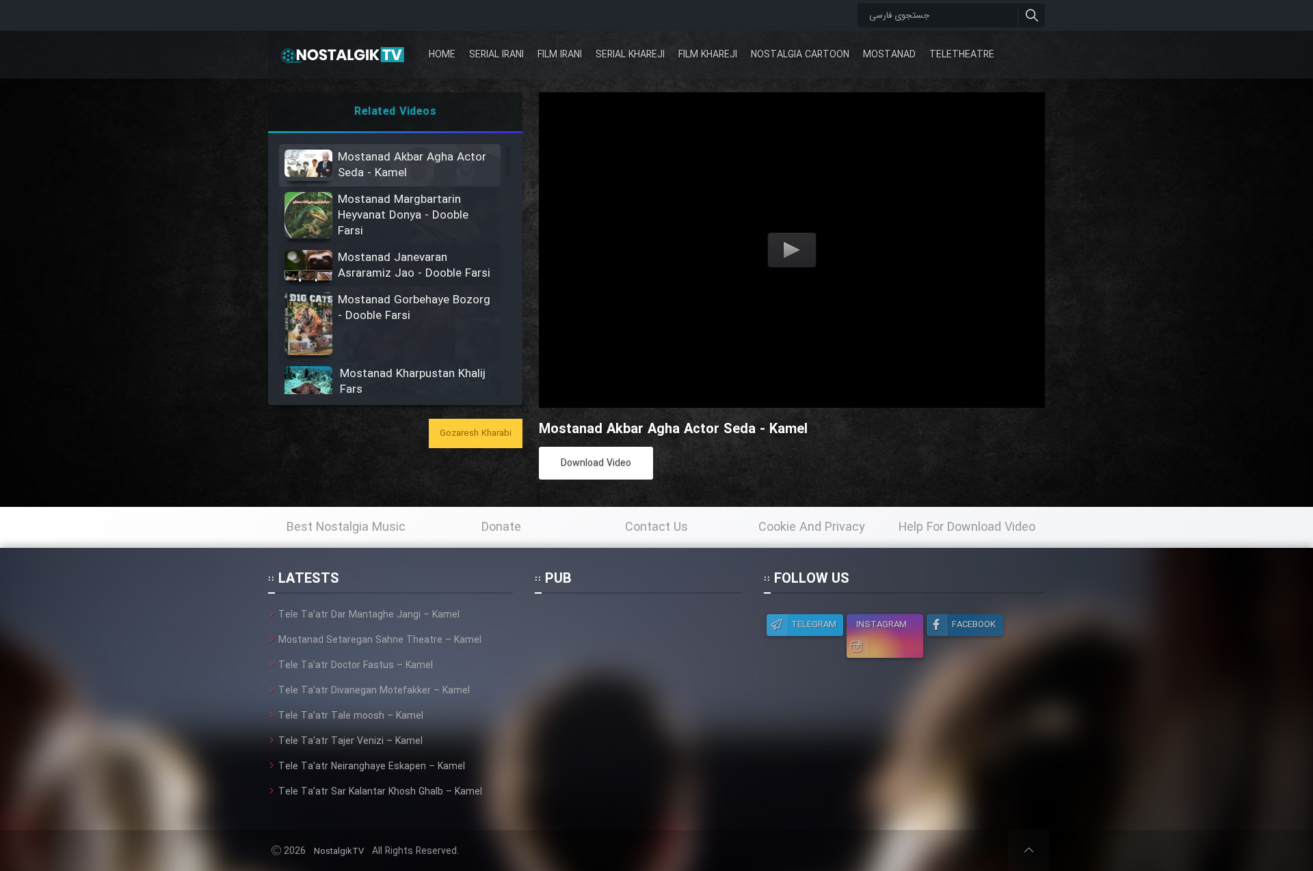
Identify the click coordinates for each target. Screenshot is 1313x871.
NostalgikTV (339, 851)
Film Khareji (707, 54)
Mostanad (889, 54)
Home (442, 54)
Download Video (596, 463)
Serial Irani (496, 54)
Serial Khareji (630, 54)
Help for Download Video (967, 527)
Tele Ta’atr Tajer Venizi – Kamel (350, 741)
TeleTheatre (961, 54)
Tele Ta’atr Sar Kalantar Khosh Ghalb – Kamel (380, 791)
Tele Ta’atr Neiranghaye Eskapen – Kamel (371, 766)
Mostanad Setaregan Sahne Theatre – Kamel (379, 640)
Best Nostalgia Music (346, 527)
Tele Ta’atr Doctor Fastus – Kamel (355, 665)
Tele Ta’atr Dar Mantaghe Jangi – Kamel (369, 614)
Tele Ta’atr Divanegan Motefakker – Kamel (374, 690)
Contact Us (656, 527)
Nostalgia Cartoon (800, 54)
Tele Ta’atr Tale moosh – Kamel (350, 715)
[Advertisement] (638, 692)
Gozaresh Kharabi (476, 433)
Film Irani (560, 54)
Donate (501, 527)
